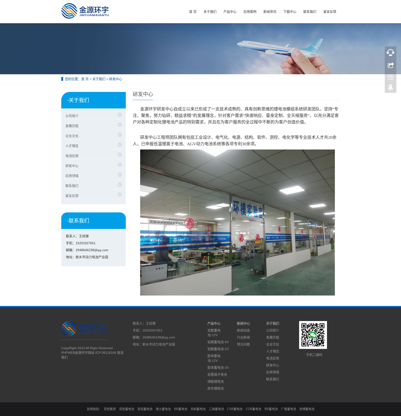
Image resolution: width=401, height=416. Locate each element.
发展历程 (71, 126)
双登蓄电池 (126, 409)
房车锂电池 (215, 388)
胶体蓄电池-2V (218, 367)
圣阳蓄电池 (144, 409)
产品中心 (229, 11)
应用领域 (71, 176)
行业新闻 (243, 337)
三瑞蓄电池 (216, 409)
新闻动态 (243, 330)
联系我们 (309, 11)
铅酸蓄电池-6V (218, 342)
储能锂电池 (215, 381)
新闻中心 (243, 323)
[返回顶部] (390, 89)
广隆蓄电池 (288, 409)
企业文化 (71, 136)
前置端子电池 (217, 374)
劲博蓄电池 (306, 409)
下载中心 (289, 11)
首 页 (193, 11)
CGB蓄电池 (253, 409)
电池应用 (71, 156)
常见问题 (243, 344)
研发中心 (71, 166)
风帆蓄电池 (198, 409)
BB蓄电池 (180, 409)
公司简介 (71, 116)
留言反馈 (329, 11)
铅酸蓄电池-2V (218, 349)
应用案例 (249, 11)
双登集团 (110, 409)
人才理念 (71, 146)
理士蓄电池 (163, 409)
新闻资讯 (269, 11)
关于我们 (210, 11)
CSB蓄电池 (235, 409)
